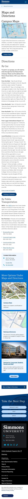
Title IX (4, 464)
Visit (14, 411)
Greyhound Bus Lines (9, 242)
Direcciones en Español (8, 190)
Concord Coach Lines (9, 237)
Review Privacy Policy (8, 490)
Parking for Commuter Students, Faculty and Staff (13, 363)
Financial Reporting (7, 471)
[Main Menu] (25, 2)
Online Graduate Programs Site (11, 451)
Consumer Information (8, 469)
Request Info (14, 407)
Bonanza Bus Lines (8, 232)
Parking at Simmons (9, 194)
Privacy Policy (6, 466)
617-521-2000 (9, 265)
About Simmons (8, 6)
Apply (14, 415)
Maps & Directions (7, 481)
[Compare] (14, 376)
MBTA (10, 205)
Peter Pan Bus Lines (8, 247)
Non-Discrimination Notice (9, 461)
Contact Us (5, 478)
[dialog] (14, 492)
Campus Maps (7, 54)
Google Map (9, 262)
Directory (4, 454)
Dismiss (6, 495)
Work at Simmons (7, 483)
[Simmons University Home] (5, 3)
